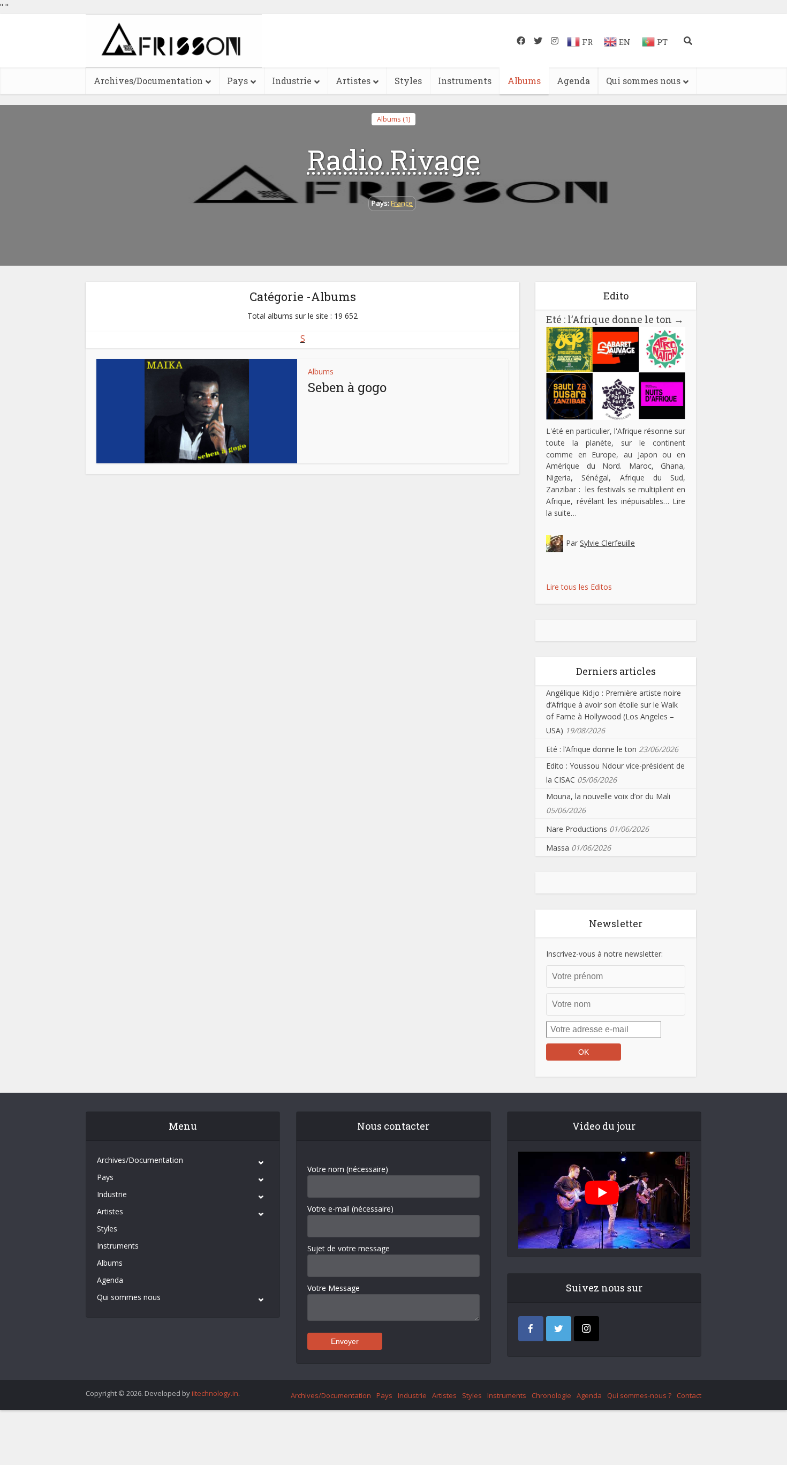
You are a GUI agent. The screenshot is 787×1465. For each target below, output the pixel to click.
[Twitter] (558, 1328)
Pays (237, 80)
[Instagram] (586, 1328)
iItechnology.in (215, 1393)
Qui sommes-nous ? (639, 1395)
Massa (557, 848)
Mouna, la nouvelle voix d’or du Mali (608, 796)
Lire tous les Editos (579, 587)
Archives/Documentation (148, 80)
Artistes (353, 80)
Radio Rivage (393, 159)
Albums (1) (393, 119)
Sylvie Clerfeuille (607, 543)
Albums (524, 80)
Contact (689, 1395)
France (402, 203)
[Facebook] (530, 1328)
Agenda (573, 80)
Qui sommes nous (643, 80)
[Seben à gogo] (197, 411)
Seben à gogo (347, 387)
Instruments (464, 80)
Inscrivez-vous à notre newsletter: (604, 954)
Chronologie (551, 1395)
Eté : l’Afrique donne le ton (615, 319)
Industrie (292, 80)
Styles (408, 80)
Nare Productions (576, 829)
